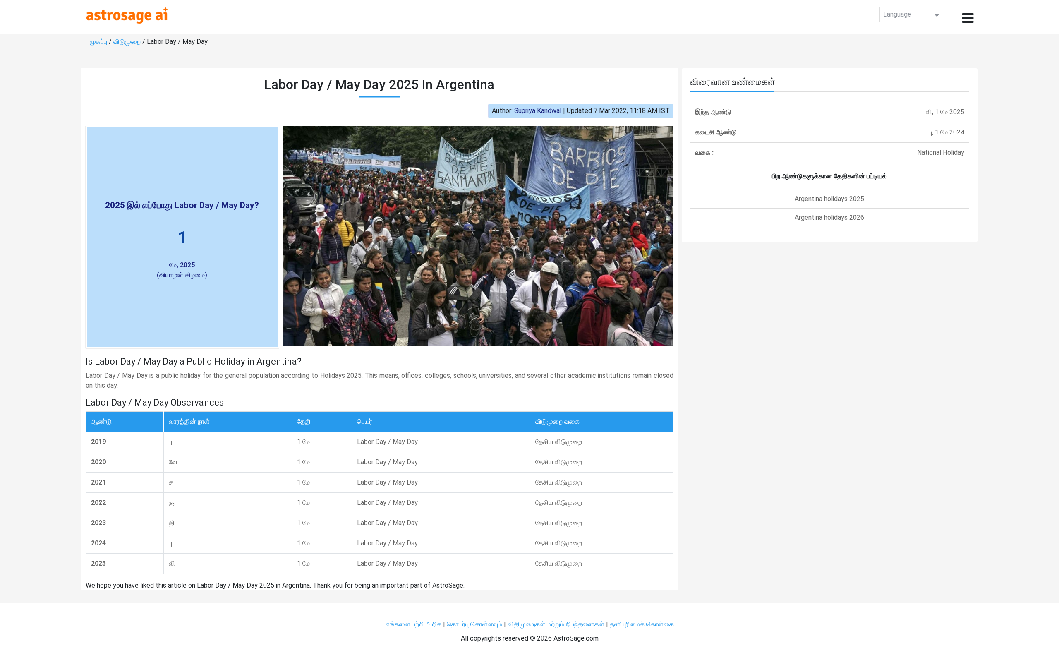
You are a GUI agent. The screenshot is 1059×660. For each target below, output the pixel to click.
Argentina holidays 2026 (829, 217)
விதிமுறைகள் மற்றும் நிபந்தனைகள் (556, 624)
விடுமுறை (127, 42)
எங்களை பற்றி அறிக (414, 624)
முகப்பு (99, 42)
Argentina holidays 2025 (829, 199)
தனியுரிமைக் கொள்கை (642, 624)
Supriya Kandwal (537, 111)
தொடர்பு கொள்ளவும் (475, 624)
